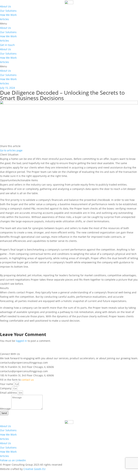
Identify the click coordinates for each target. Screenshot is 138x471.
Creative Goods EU (34, 469)
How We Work (8, 15)
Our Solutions (8, 10)
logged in (21, 340)
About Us (5, 6)
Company (6, 388)
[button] (69, 23)
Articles (4, 19)
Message (5, 408)
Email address (9, 392)
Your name (7, 384)
